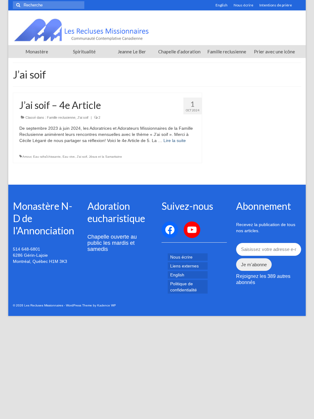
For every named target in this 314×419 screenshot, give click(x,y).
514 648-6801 (26, 249)
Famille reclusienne (61, 117)
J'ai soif (82, 117)
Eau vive (69, 156)
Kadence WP (106, 305)
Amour (26, 156)
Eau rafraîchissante (47, 156)
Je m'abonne (254, 264)
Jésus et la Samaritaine (105, 156)
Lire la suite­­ (174, 140)
